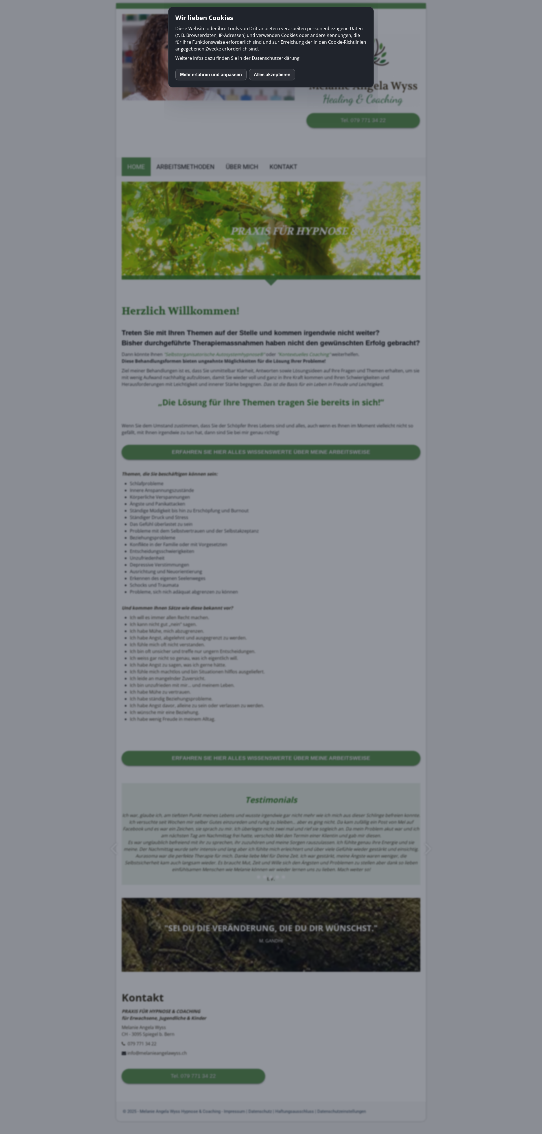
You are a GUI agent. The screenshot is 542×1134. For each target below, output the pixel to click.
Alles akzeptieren (272, 74)
